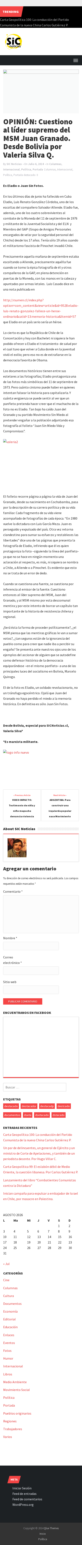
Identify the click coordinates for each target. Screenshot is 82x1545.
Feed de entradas (24, 1493)
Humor (8, 1358)
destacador (29, 1106)
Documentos (12, 1303)
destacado (30, 175)
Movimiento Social (16, 1390)
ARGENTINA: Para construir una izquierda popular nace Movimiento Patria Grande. (60, 810)
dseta (27, 1115)
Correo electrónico (12, 960)
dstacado (59, 1115)
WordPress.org (23, 1504)
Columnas (55, 164)
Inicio (43, 1534)
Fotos (7, 1350)
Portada (38, 169)
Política (26, 169)
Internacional (11, 169)
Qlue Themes (51, 1528)
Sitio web (9, 982)
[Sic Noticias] (13, 41)
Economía (10, 1311)
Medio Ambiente (15, 1382)
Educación (10, 1327)
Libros (7, 1374)
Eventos (9, 1343)
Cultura (8, 1296)
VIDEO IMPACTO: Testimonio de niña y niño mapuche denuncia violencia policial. (22, 810)
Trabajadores (12, 1429)
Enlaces (8, 1335)
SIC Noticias (14, 164)
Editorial (9, 1319)
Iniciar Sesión (22, 1488)
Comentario (13, 891)
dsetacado (42, 1115)
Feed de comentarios (27, 1499)
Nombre (10, 938)
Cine (6, 1280)
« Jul (6, 1264)
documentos (12, 1115)
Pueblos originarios (17, 1413)
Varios (7, 1437)
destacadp (47, 1106)
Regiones (10, 1421)
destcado (64, 1106)
